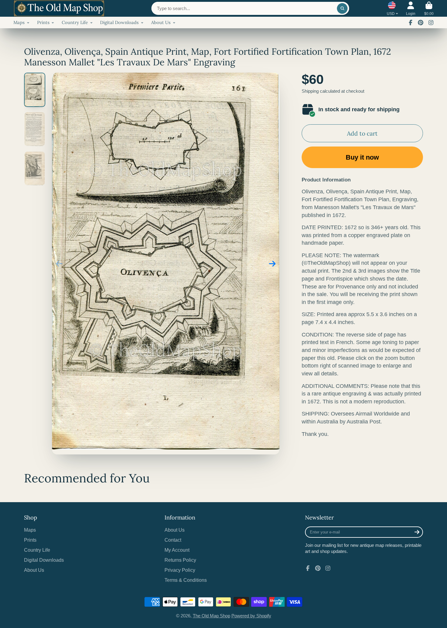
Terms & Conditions (186, 580)
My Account (177, 550)
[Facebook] (410, 22)
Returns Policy (180, 560)
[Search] (342, 8)
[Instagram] (431, 22)
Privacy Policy (180, 570)
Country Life (75, 22)
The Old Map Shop (211, 615)
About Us (161, 22)
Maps (19, 22)
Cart (429, 9)
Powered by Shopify (251, 615)
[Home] (59, 8)
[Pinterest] (420, 22)
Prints (43, 22)
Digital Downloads (119, 22)
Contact (173, 540)
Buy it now (362, 157)
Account (410, 9)
